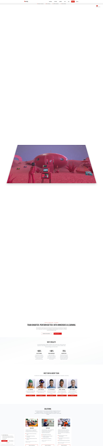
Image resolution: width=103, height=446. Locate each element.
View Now (30, 395)
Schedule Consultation (46, 333)
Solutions (50, 1)
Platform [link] (55, 1)
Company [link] (60, 1)
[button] (99, 12)
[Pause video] (51, 164)
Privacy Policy (4, 439)
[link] (73, 1)
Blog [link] (68, 1)
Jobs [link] (64, 1)
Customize (7, 442)
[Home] (26, 1)
